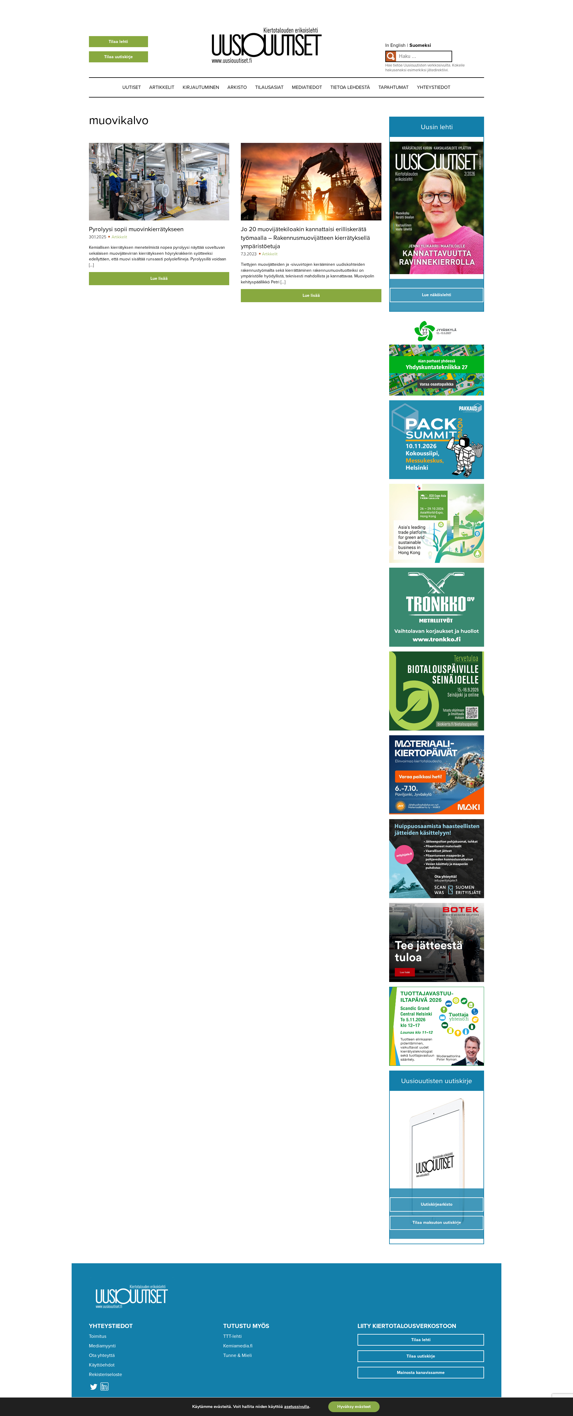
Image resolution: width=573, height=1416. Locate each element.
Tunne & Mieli (237, 1355)
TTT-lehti (232, 1336)
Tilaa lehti (118, 41)
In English (395, 45)
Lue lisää (159, 278)
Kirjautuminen (201, 87)
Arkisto (237, 87)
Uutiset (131, 87)
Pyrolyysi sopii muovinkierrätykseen (136, 229)
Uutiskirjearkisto (436, 1204)
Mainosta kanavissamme (421, 1372)
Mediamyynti (102, 1346)
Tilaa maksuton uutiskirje (436, 1222)
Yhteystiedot (433, 87)
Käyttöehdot (102, 1365)
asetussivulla (296, 1406)
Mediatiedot (307, 87)
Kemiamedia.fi (237, 1346)
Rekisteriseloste (105, 1375)
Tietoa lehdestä (350, 87)
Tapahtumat (393, 87)
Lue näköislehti (436, 294)
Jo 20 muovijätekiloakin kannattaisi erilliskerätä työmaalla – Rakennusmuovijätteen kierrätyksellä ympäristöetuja (305, 238)
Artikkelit (161, 87)
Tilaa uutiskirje (118, 56)
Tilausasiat (269, 87)
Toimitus (97, 1336)
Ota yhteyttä (102, 1355)
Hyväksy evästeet (354, 1406)
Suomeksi (420, 45)
